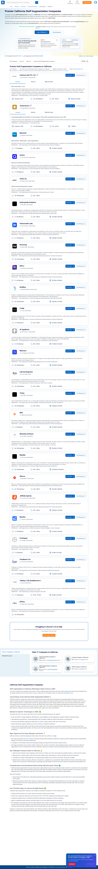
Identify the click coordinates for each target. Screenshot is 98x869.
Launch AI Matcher (41, 32)
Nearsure (23, 351)
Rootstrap (23, 245)
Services (17, 6)
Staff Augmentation (32, 6)
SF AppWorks (24, 329)
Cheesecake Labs (26, 223)
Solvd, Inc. (23, 179)
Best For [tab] (33, 81)
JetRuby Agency (26, 496)
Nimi (21, 413)
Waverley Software (27, 434)
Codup (22, 308)
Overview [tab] (17, 81)
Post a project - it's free (49, 635)
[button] (36, 2)
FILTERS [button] (83, 61)
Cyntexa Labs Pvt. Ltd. (28, 75)
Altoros (22, 476)
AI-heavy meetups (28, 738)
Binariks (23, 517)
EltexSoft (23, 133)
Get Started (72, 864)
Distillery (23, 287)
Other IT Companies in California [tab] (11, 652)
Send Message (80, 75)
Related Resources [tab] (7, 656)
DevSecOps (40, 724)
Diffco (22, 266)
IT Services (23, 6)
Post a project (87, 2)
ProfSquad (23, 538)
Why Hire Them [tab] (49, 81)
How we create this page (87, 56)
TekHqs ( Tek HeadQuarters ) (30, 580)
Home (11, 6)
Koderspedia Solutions (28, 202)
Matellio (23, 455)
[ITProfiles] (3, 2)
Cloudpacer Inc (25, 559)
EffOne (22, 602)
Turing (22, 393)
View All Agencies (57, 32)
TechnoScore (24, 106)
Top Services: (14, 95)
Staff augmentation (66, 691)
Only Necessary (64, 867)
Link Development (26, 372)
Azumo (22, 155)
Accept (57, 867)
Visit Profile (69, 75)
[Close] (94, 855)
